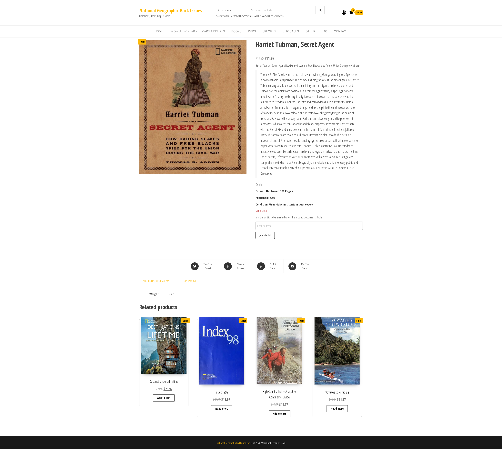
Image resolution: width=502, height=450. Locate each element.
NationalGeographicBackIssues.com (234, 443)
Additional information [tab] (156, 281)
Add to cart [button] (163, 398)
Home (159, 31)
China (270, 16)
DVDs (252, 31)
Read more (221, 408)
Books (236, 31)
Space (264, 16)
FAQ (324, 31)
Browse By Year (182, 31)
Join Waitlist (265, 235)
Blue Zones (243, 16)
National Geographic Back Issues (170, 10)
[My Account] (344, 12)
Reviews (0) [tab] (190, 281)
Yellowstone (280, 16)
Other (310, 31)
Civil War (233, 16)
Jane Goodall (254, 16)
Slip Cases (291, 31)
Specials (269, 31)
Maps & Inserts (213, 31)
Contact (341, 31)
